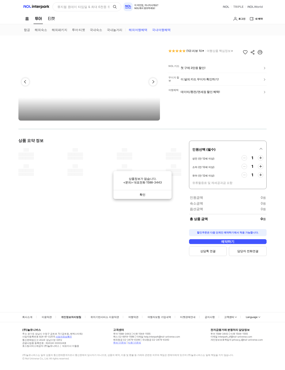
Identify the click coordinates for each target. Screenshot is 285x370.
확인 (142, 194)
